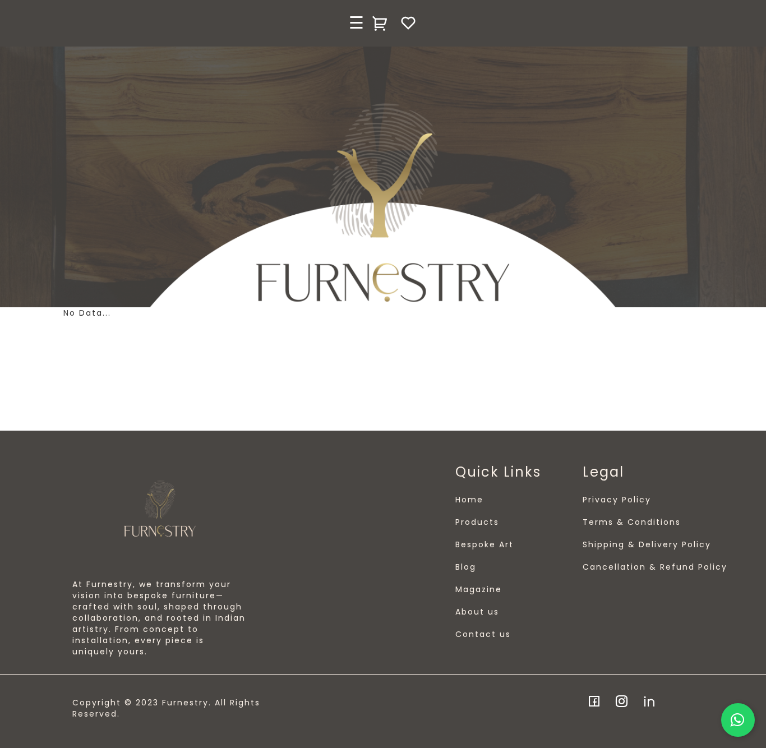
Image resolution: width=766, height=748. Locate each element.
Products (477, 522)
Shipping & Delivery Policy (647, 544)
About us (477, 611)
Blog (465, 566)
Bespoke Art (484, 544)
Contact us (483, 634)
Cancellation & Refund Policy (655, 566)
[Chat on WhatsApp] (738, 720)
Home (469, 499)
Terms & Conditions (632, 522)
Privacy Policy (617, 499)
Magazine (478, 589)
